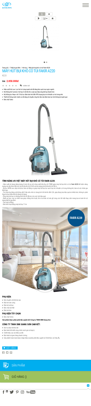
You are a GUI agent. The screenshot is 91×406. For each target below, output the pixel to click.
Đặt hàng (11, 348)
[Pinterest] (17, 392)
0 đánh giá (26, 86)
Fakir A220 (74, 184)
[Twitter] (11, 392)
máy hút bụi (41, 188)
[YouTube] (31, 392)
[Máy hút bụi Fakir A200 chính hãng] (7, 5)
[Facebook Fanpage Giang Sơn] (3, 392)
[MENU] (85, 5)
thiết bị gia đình (11, 200)
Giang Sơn (47, 320)
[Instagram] (22, 392)
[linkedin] (7, 392)
